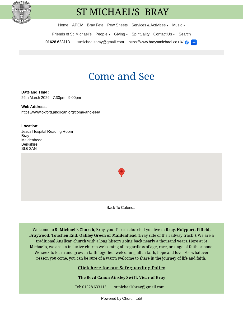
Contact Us (162, 34)
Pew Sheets (117, 25)
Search (185, 34)
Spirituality (141, 34)
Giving (119, 34)
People (101, 34)
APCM (77, 25)
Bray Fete (95, 25)
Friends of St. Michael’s (72, 34)
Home (63, 25)
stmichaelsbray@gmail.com (100, 42)
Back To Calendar (122, 208)
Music (177, 25)
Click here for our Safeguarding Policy (121, 268)
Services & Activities (148, 25)
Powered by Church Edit (121, 298)
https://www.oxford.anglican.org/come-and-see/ (60, 112)
